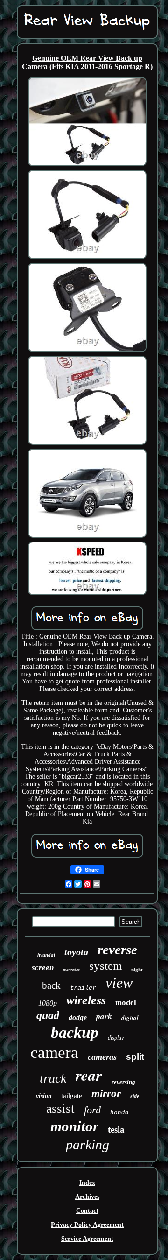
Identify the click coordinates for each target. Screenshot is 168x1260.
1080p (47, 1003)
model (125, 1002)
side (134, 1096)
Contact (87, 1210)
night (137, 969)
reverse (117, 949)
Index (87, 1182)
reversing (123, 1081)
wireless (86, 1000)
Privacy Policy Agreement (87, 1224)
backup (74, 1032)
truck (53, 1078)
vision (44, 1095)
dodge (78, 1017)
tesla (116, 1129)
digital (130, 1018)
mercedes (71, 969)
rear (89, 1075)
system (105, 965)
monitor (74, 1126)
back (51, 985)
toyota (76, 952)
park (104, 1016)
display (116, 1038)
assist (60, 1109)
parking (87, 1144)
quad (47, 1015)
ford (92, 1110)
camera (54, 1052)
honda (119, 1112)
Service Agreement (87, 1238)
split (135, 1057)
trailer (83, 988)
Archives (87, 1196)
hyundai (46, 954)
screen (43, 967)
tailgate (71, 1095)
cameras (102, 1057)
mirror (106, 1093)
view (119, 982)
